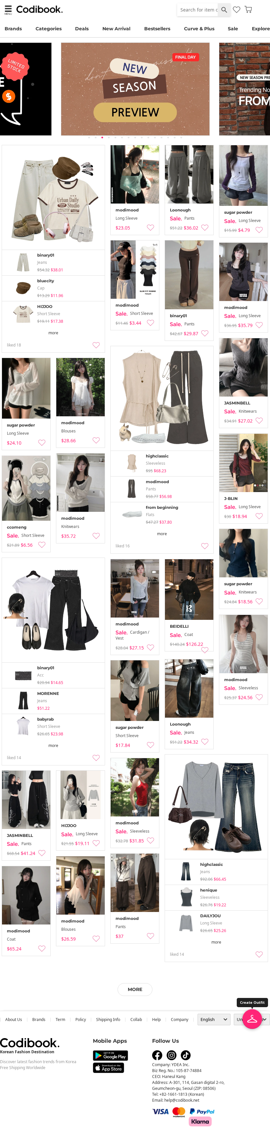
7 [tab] (128, 137)
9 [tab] (141, 137)
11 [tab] (154, 137)
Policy (80, 1019)
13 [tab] (168, 137)
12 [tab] (161, 137)
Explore (261, 29)
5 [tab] (115, 137)
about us (13, 1019)
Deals (82, 29)
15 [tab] (181, 137)
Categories (49, 29)
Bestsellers (157, 29)
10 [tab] (148, 137)
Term (60, 1019)
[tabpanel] (135, 89)
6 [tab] (122, 137)
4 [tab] (108, 137)
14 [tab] (174, 137)
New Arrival (116, 29)
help (156, 1019)
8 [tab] (135, 137)
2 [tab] (95, 137)
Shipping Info (108, 1019)
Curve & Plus (199, 29)
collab (136, 1019)
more (53, 333)
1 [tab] (89, 137)
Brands (13, 29)
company (179, 1019)
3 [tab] (102, 137)
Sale (233, 29)
